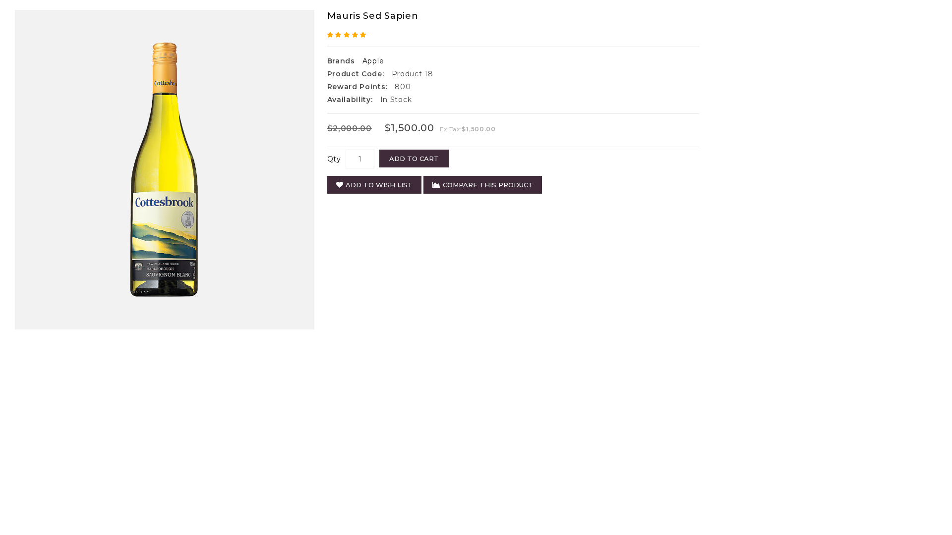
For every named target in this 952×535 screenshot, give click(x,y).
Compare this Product (488, 185)
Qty (334, 159)
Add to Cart (414, 158)
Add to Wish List (379, 185)
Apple (373, 60)
